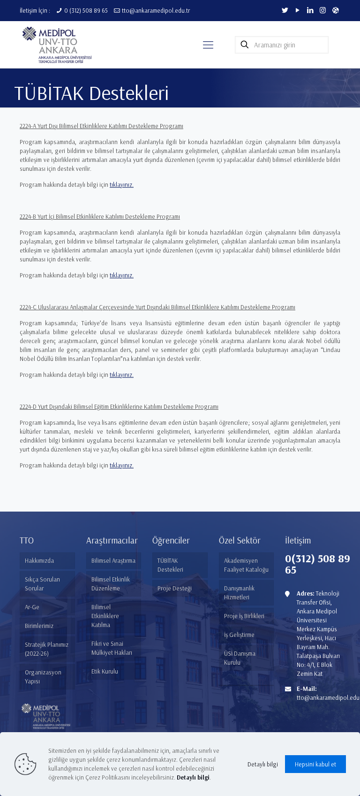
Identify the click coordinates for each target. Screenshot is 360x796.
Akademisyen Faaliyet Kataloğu (246, 565)
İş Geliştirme (239, 634)
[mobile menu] (208, 45)
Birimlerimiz (39, 625)
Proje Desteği (175, 588)
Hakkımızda (39, 560)
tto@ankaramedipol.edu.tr (156, 10)
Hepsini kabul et (315, 764)
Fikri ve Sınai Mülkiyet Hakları (111, 648)
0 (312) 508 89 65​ (86, 10)
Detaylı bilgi (263, 764)
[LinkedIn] (310, 10)
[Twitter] (285, 10)
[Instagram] (323, 10)
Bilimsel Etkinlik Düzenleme (110, 583)
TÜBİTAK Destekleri (170, 565)
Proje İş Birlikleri (244, 616)
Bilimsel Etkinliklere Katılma (105, 615)
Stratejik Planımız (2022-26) (46, 649)
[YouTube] (297, 10)
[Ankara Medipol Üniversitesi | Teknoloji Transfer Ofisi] (59, 44)
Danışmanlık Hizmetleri (239, 592)
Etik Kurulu (104, 671)
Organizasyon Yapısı (43, 676)
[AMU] (335, 10)
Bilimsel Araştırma (113, 560)
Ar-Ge (32, 607)
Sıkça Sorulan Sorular (42, 583)
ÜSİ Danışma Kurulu (239, 658)
